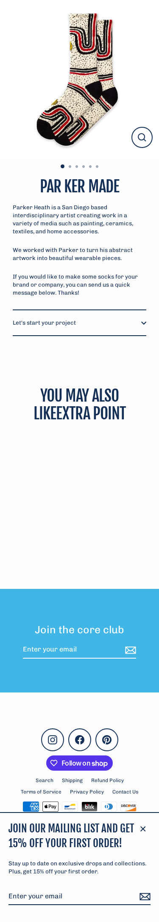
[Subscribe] (144, 896)
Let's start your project (44, 322)
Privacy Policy (87, 792)
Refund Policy (107, 780)
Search (44, 780)
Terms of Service (41, 792)
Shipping (72, 780)
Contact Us (125, 792)
